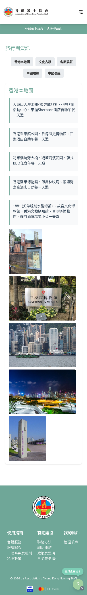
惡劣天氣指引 (48, 558)
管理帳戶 (71, 541)
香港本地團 (22, 62)
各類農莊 (66, 62)
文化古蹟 (45, 62)
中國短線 (33, 73)
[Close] (82, 588)
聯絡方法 (44, 541)
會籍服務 (14, 541)
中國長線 (54, 73)
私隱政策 (14, 558)
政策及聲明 (46, 553)
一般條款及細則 (19, 553)
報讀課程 (14, 547)
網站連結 (44, 547)
